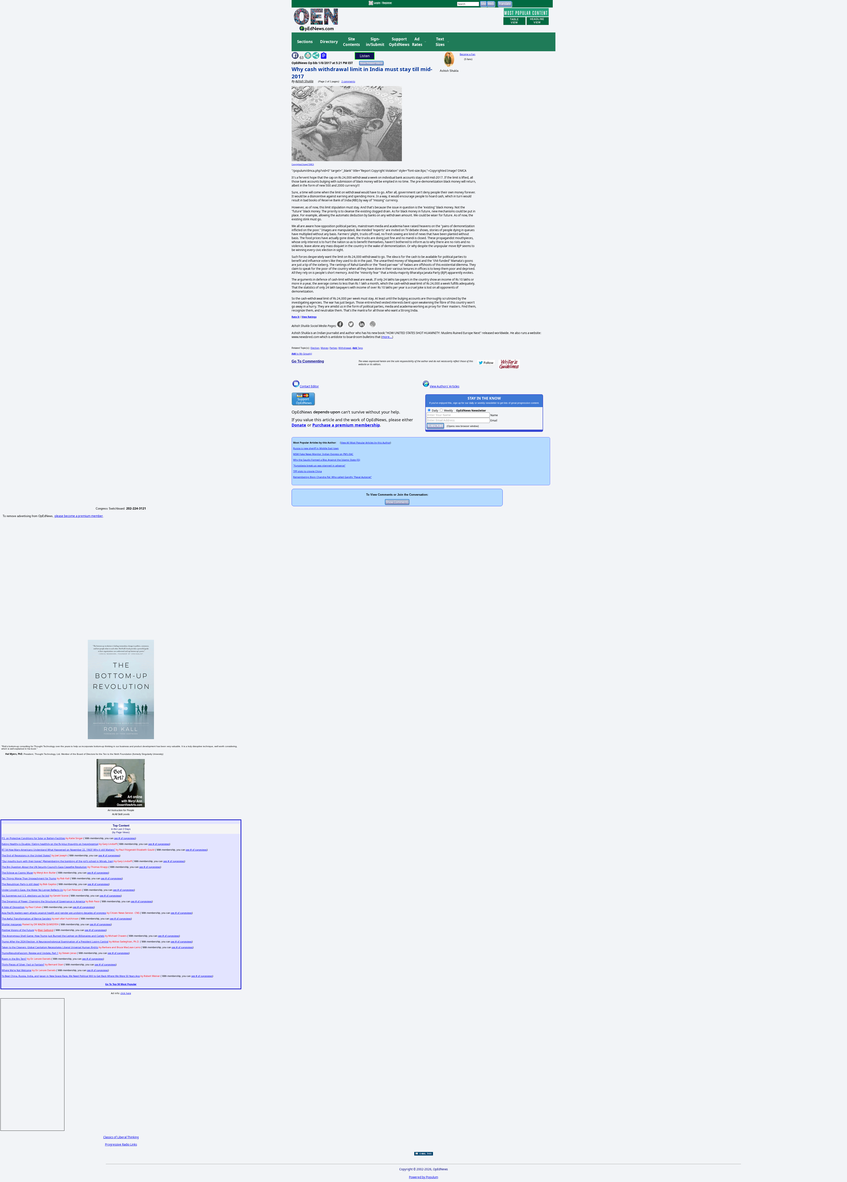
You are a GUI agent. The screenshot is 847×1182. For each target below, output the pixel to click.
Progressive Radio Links (121, 1144)
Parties (333, 347)
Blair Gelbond (45, 930)
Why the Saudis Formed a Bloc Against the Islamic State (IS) (326, 459)
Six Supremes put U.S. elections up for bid (25, 895)
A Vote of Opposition (13, 907)
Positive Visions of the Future (18, 930)
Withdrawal (344, 347)
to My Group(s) (302, 353)
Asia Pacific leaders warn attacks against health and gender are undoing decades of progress (54, 912)
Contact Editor (309, 386)
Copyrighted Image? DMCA (303, 164)
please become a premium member (78, 516)
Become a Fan (467, 54)
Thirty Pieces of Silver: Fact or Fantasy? (23, 964)
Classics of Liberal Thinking (121, 1137)
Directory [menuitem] (328, 41)
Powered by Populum (423, 1177)
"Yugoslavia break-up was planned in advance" (319, 465)
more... (387, 337)
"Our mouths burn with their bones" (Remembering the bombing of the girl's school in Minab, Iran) (57, 861)
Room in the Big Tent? (14, 958)
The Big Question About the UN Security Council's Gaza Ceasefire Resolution (44, 867)
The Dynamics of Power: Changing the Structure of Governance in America (43, 901)
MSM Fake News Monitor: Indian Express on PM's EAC (323, 454)
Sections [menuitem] (305, 41)
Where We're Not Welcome (16, 970)
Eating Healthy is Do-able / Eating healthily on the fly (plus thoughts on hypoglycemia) (50, 844)
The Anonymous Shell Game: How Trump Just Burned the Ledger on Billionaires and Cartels (53, 935)
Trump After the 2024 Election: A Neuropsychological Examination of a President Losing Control (55, 941)
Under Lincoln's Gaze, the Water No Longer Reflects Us (32, 889)
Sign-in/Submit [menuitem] (374, 41)
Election (315, 347)
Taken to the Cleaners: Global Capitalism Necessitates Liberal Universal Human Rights (50, 947)
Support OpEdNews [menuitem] (397, 41)
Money (324, 347)
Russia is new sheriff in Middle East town (316, 448)
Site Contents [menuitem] (351, 41)
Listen (365, 55)
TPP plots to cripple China (307, 471)
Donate (299, 425)
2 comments (348, 81)
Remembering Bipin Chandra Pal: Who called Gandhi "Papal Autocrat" (332, 477)
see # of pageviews (124, 838)
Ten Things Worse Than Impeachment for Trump (29, 878)
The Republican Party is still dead (20, 884)
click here (125, 993)
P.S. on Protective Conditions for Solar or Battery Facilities (33, 838)
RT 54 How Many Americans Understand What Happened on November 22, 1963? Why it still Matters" (58, 849)
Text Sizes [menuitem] (440, 41)
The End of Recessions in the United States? (26, 855)
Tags (357, 347)
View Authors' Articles (444, 386)
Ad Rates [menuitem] (417, 41)
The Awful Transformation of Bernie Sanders (26, 918)
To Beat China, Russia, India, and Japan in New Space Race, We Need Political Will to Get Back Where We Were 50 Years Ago (71, 976)
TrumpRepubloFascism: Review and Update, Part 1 (30, 953)
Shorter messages (12, 924)
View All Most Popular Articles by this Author (365, 442)
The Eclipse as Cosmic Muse (17, 872)
